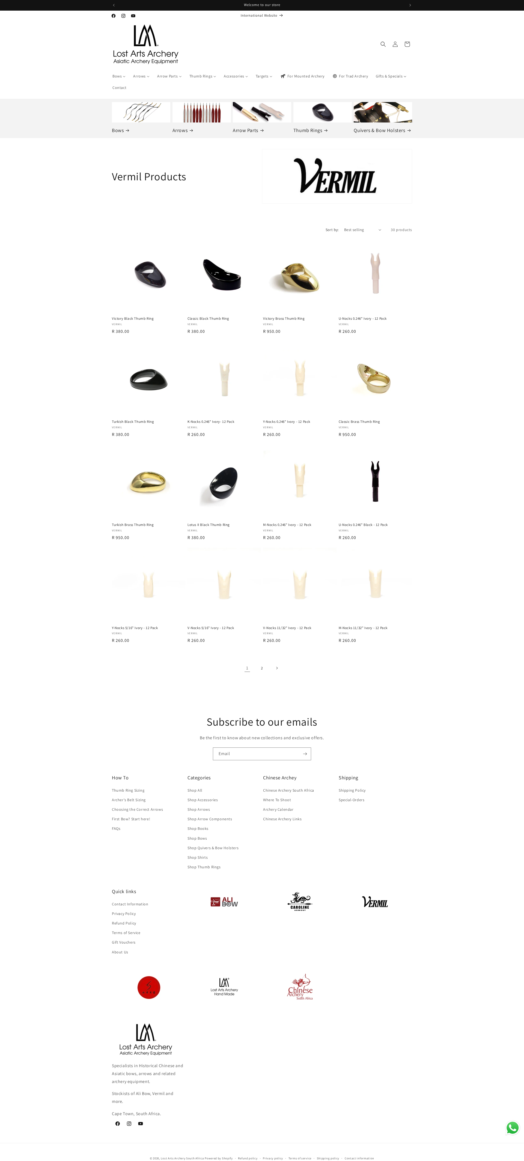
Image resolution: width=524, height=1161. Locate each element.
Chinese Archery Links (282, 818)
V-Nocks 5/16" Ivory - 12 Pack (210, 628)
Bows (118, 130)
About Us (120, 952)
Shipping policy (328, 1158)
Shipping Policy (352, 790)
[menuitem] (119, 76)
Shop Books (198, 828)
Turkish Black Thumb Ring (133, 422)
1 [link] (247, 668)
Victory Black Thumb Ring (133, 318)
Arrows (180, 130)
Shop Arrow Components (209, 818)
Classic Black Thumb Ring (208, 318)
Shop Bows (197, 838)
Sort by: (332, 229)
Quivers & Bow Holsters (379, 130)
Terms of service (299, 1158)
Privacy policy (273, 1158)
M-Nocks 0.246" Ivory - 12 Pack (287, 525)
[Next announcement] (410, 5)
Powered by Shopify (219, 1158)
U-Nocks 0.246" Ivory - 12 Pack (363, 318)
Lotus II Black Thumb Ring (208, 525)
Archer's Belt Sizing (129, 799)
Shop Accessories (202, 799)
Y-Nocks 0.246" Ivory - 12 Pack (286, 422)
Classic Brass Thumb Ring (359, 422)
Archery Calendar (278, 809)
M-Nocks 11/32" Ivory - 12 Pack (363, 628)
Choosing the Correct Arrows (137, 809)
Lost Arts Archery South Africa (182, 1158)
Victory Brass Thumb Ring (284, 318)
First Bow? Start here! (131, 818)
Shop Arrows (198, 809)
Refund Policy (124, 923)
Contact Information (130, 904)
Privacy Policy (124, 913)
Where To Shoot (277, 799)
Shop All (195, 790)
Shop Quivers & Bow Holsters (213, 847)
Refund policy (247, 1158)
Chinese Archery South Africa (288, 790)
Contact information (359, 1158)
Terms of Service (126, 932)
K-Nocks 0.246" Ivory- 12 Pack (210, 422)
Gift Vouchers (124, 942)
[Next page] (277, 668)
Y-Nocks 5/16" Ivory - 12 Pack (135, 628)
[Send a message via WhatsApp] (512, 1127)
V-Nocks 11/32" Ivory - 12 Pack (287, 628)
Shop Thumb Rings (204, 866)
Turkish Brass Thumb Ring (133, 525)
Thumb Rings (307, 130)
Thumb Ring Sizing (128, 790)
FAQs (116, 828)
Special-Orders (351, 799)
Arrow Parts (245, 130)
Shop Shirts (197, 857)
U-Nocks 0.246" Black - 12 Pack (363, 525)
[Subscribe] (305, 753)
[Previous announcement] (114, 5)
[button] (383, 44)
